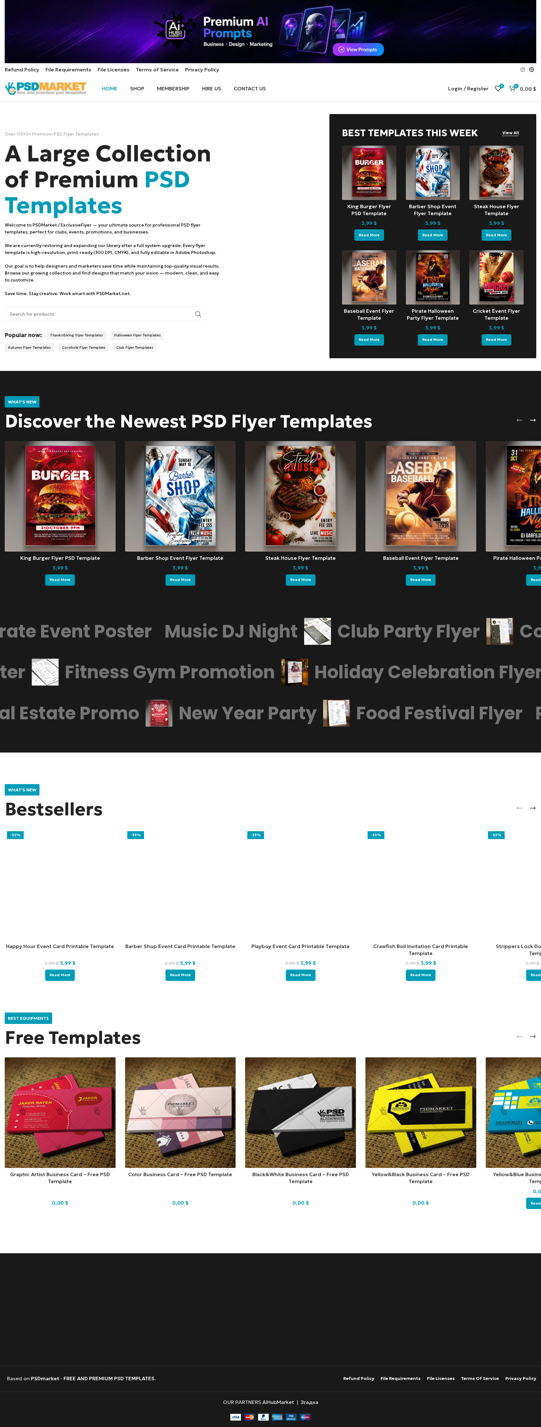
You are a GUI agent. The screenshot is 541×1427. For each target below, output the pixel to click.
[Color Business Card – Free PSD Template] (180, 1112)
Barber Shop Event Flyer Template (180, 558)
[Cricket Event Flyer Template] (496, 277)
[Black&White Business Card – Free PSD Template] (300, 1112)
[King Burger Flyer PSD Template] (369, 173)
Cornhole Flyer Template (83, 347)
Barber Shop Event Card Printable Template (180, 946)
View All (510, 133)
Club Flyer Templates (134, 347)
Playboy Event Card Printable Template (300, 946)
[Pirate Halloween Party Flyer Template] (433, 277)
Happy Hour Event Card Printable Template (60, 946)
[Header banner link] (270, 31)
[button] (519, 420)
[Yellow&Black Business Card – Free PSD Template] (420, 1112)
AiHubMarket (278, 1402)
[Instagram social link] (522, 69)
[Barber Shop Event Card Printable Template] (180, 884)
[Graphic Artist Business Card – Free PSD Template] (60, 1112)
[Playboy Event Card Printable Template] (300, 884)
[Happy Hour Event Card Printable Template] (60, 884)
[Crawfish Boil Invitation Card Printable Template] (420, 884)
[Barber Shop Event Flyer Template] (433, 173)
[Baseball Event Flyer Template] (369, 277)
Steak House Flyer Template (300, 558)
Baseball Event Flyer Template (421, 558)
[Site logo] (45, 88)
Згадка (309, 1402)
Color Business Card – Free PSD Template (180, 1174)
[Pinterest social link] (531, 69)
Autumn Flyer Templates (29, 347)
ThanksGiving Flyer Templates (76, 335)
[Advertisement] (270, 1310)
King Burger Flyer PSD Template (60, 558)
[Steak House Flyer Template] (496, 173)
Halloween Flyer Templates (137, 335)
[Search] (198, 314)
